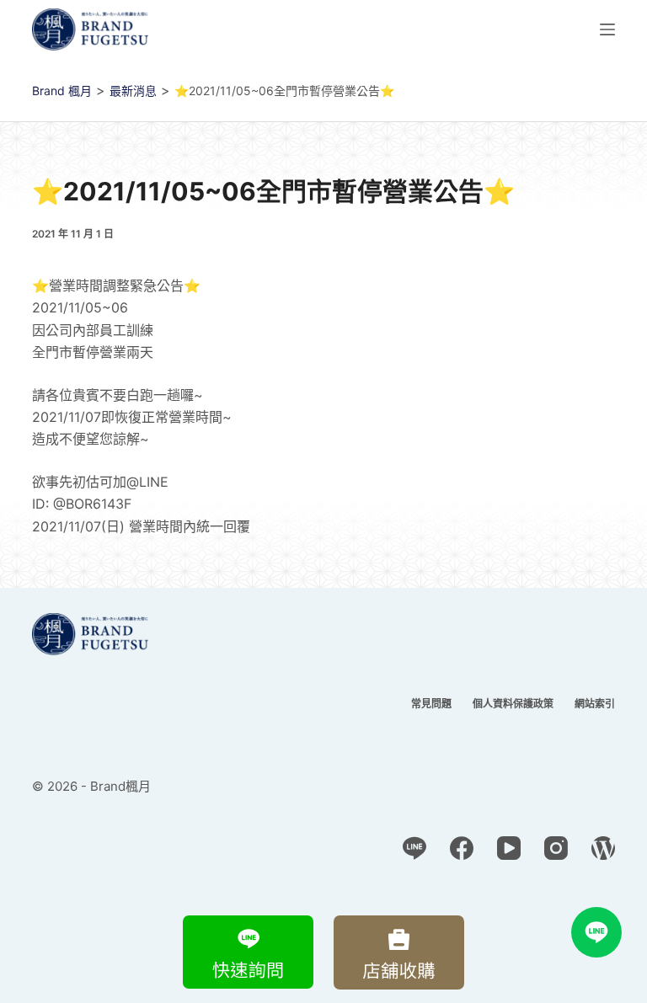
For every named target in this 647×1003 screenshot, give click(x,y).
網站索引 (595, 703)
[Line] (414, 848)
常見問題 (431, 703)
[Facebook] (461, 848)
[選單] (607, 29)
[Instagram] (556, 848)
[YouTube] (509, 848)
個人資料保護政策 (513, 703)
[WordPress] (603, 848)
